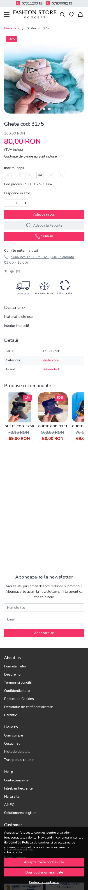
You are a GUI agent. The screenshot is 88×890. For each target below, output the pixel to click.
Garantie (10, 715)
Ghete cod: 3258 (19, 426)
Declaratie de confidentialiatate (28, 706)
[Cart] (80, 14)
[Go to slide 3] (49, 109)
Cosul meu (12, 743)
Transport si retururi (19, 759)
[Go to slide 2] (44, 109)
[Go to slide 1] (38, 109)
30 (40, 175)
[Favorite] (71, 14)
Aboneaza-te (44, 633)
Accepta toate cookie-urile (44, 862)
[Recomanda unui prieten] (19, 271)
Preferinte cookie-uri (44, 882)
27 (7, 175)
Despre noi (12, 674)
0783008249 (62, 3)
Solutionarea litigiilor (20, 812)
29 (29, 175)
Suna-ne (47, 236)
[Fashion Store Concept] (35, 14)
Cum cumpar (13, 735)
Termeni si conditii (18, 682)
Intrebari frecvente (18, 788)
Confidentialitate (17, 690)
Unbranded (50, 369)
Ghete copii (11, 28)
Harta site (12, 796)
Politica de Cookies (19, 698)
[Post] (7, 271)
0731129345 (32, 3)
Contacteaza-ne (16, 780)
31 (51, 175)
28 (18, 175)
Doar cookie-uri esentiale (44, 872)
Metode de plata (17, 751)
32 (61, 175)
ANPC (9, 804)
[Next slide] (76, 417)
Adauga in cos (44, 214)
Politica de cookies (36, 842)
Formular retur (15, 666)
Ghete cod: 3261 (52, 426)
